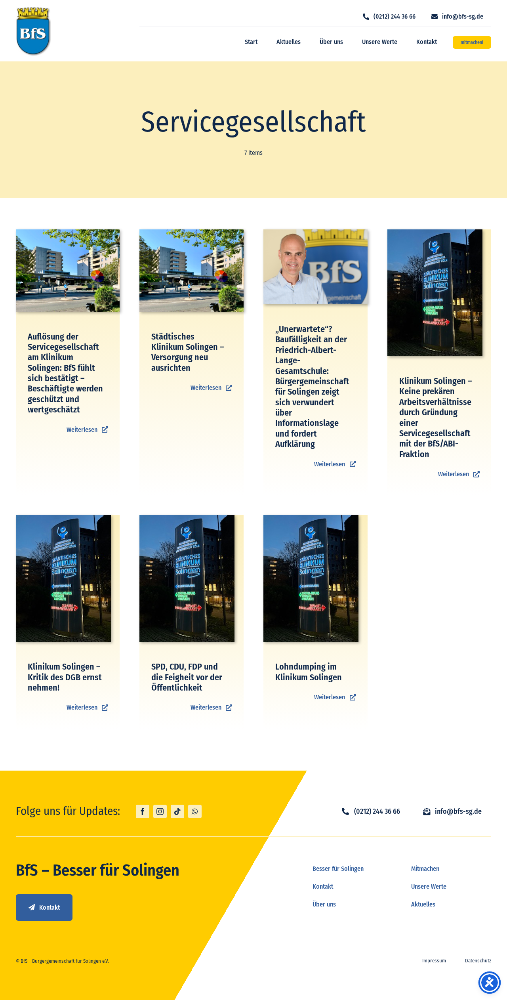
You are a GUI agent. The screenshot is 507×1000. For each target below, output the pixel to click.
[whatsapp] (195, 811)
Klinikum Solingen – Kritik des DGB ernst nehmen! (65, 677)
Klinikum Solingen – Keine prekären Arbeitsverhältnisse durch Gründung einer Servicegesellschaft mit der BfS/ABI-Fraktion (435, 418)
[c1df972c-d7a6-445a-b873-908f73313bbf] (315, 232)
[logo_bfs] (33, 9)
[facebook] (142, 811)
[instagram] (160, 811)
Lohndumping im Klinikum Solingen (308, 671)
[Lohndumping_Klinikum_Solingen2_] (434, 232)
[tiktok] (177, 811)
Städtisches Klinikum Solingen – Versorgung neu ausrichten (187, 352)
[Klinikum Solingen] (68, 232)
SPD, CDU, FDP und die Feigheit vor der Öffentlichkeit (186, 677)
